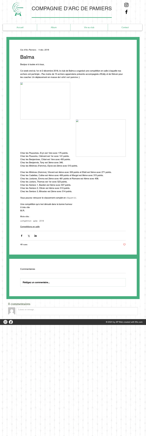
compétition (25, 221)
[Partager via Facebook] (21, 235)
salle (35, 221)
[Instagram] (126, 5)
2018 (41, 221)
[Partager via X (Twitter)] (28, 235)
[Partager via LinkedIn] (35, 235)
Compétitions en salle (30, 226)
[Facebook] (126, 12)
